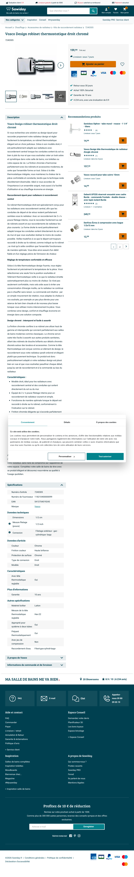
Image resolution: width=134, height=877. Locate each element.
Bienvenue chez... (13, 774)
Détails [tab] (67, 422)
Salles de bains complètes (17, 761)
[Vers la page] (126, 246)
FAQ (20, 698)
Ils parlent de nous (76, 778)
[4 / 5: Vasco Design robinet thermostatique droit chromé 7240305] (48, 96)
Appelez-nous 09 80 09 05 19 (117, 698)
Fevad (71, 774)
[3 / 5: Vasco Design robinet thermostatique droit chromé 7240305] (35, 96)
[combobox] (69, 11)
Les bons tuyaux (75, 726)
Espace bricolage (76, 730)
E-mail (52, 698)
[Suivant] (61, 65)
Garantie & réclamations (16, 739)
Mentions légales (76, 782)
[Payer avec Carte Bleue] (84, 73)
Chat (83, 698)
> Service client (12, 749)
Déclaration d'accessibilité (17, 861)
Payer (8, 726)
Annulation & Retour (14, 735)
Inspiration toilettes (14, 766)
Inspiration (32, 19)
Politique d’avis (12, 743)
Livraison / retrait (13, 730)
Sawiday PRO (109, 19)
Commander (11, 722)
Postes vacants (75, 766)
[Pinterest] (74, 835)
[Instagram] (79, 835)
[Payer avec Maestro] (113, 73)
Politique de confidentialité (59, 857)
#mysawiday (54, 19)
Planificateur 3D (75, 722)
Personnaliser (65, 456)
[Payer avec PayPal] (93, 74)
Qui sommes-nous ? (77, 761)
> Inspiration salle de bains (17, 789)
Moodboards (11, 770)
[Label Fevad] (74, 74)
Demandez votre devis (78, 718)
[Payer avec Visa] (103, 73)
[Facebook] (70, 835)
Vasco (37, 506)
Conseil (42, 19)
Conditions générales (34, 857)
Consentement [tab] (27, 422)
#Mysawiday (11, 782)
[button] (122, 64)
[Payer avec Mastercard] (123, 73)
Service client (122, 19)
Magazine (10, 778)
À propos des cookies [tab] (106, 422)
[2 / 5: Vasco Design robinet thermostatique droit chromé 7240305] (23, 96)
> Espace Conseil (76, 737)
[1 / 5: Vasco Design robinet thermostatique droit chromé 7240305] (11, 96)
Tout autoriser (105, 456)
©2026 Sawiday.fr (13, 857)
